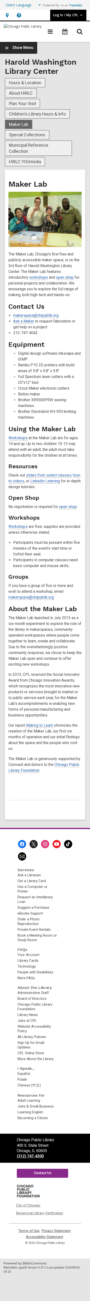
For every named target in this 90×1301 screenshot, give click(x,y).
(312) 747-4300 (30, 1156)
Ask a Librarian (29, 875)
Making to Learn (39, 725)
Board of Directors (32, 998)
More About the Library (36, 1059)
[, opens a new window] (31, 1197)
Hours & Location (25, 82)
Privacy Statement (56, 1231)
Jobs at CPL (27, 1020)
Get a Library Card (32, 881)
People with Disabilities (35, 972)
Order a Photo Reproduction (29, 921)
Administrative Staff (33, 993)
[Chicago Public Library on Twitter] (34, 844)
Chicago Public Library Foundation (35, 1006)
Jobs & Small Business (36, 1106)
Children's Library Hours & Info (37, 113)
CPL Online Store (31, 1053)
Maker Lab (18, 124)
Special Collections (27, 134)
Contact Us (42, 1173)
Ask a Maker (23, 321)
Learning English (30, 1112)
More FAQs (26, 978)
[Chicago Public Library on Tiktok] (68, 844)
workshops (38, 277)
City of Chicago (28, 1205)
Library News (28, 1015)
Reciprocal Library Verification (39, 1213)
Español (24, 1073)
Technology (27, 966)
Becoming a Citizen (33, 1118)
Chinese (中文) (29, 1085)
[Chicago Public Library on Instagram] (45, 844)
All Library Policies (32, 1037)
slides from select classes (48, 475)
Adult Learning (29, 1100)
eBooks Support (30, 913)
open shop (65, 277)
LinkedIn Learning (45, 481)
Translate (75, 5)
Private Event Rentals (34, 929)
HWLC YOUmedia (25, 161)
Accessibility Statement (44, 1237)
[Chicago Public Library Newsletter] (22, 856)
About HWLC (21, 93)
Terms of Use (29, 1231)
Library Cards (28, 960)
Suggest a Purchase (33, 907)
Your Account (28, 955)
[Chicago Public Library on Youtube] (57, 844)
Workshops (18, 438)
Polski (22, 1079)
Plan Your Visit (22, 103)
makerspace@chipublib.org (36, 315)
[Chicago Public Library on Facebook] (22, 844)
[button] (7, 15)
